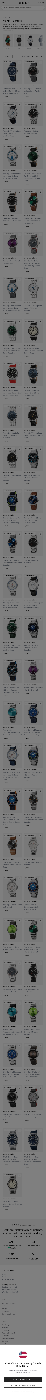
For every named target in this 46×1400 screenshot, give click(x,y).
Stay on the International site (23, 1385)
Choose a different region (22, 1392)
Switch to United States (22, 1379)
